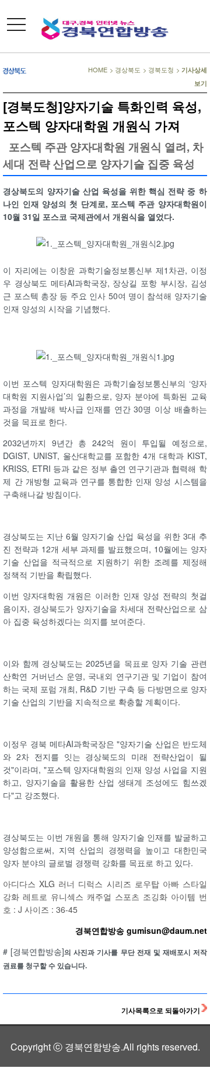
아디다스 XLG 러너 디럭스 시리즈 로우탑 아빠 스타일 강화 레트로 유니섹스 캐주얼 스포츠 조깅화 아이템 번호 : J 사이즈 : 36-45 (104, 896)
